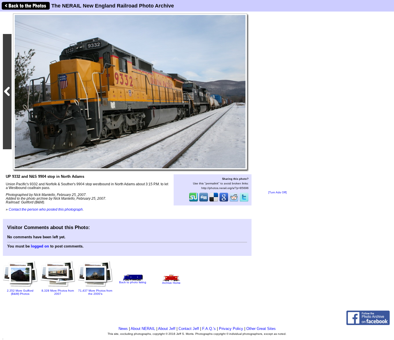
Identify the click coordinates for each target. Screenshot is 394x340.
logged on (40, 246)
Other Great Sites (261, 328)
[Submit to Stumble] (193, 201)
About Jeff (166, 328)
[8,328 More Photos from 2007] (58, 285)
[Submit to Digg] (203, 201)
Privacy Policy (231, 328)
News (123, 328)
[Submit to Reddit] (234, 201)
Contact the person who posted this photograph (46, 209)
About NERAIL (143, 328)
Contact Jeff (189, 328)
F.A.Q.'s (209, 328)
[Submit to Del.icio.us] (213, 201)
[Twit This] (244, 201)
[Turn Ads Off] (277, 192)
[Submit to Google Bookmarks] (223, 201)
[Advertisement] (277, 101)
